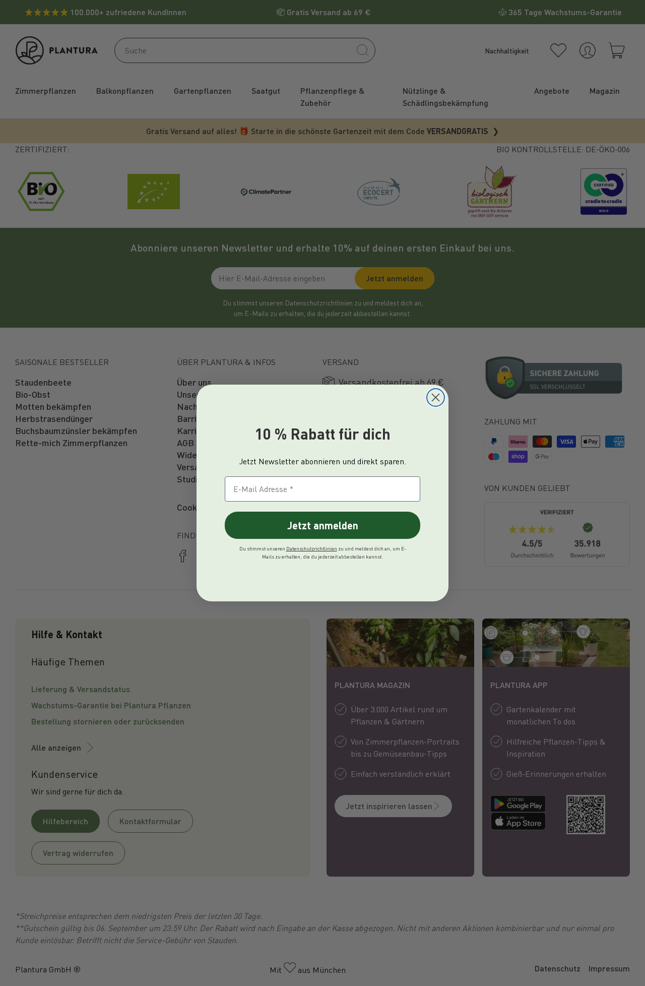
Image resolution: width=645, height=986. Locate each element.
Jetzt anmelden (322, 525)
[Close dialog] (435, 397)
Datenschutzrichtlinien (311, 548)
